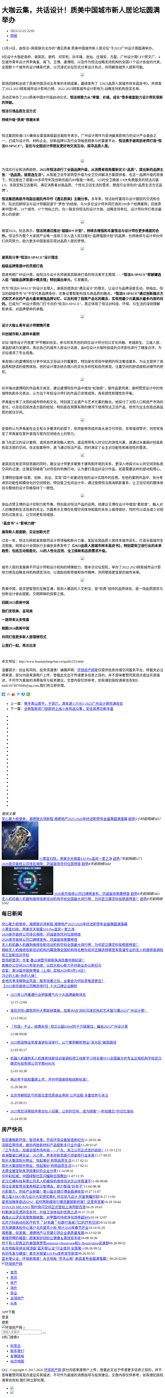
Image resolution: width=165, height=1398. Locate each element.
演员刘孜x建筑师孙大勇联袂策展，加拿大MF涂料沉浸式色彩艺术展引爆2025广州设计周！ (79, 1010)
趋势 (131, 819)
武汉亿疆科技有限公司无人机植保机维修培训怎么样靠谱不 (46, 1181)
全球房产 (17, 1298)
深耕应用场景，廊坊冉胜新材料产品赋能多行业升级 (41, 1145)
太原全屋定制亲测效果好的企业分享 (29, 1171)
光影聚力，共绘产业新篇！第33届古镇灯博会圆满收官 (43, 1191)
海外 (13, 1288)
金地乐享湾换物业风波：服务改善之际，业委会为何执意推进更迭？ (53, 981)
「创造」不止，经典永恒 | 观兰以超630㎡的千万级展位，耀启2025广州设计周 (69, 1026)
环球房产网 (86, 670)
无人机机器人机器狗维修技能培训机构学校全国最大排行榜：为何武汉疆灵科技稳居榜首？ (70, 899)
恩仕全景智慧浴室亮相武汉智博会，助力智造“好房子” (43, 1186)
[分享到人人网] (23, 694)
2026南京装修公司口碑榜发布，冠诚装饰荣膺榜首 (92, 894)
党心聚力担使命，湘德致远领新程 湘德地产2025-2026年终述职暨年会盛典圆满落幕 (64, 819)
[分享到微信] (28, 694)
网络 (13, 36)
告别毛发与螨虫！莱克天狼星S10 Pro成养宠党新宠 (40, 1253)
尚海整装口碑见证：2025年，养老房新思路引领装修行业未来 (48, 1155)
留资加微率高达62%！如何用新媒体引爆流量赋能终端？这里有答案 (53, 1202)
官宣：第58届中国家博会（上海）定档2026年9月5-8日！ (44, 970)
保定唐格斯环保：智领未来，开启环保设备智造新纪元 (43, 1140)
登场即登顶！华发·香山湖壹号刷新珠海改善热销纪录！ (43, 960)
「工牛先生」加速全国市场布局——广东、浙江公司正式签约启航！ (53, 1150)
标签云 (15, 1346)
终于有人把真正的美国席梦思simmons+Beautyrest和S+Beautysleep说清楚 (55, 1243)
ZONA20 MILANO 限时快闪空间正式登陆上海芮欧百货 (44, 1207)
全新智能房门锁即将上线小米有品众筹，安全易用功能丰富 (68, 709)
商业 (13, 1293)
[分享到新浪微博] (13, 694)
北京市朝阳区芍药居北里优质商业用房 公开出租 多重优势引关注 (59, 1095)
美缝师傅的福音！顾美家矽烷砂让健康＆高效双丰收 (41, 1238)
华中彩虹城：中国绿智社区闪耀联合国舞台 (34, 1176)
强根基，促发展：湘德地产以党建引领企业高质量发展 (43, 1233)
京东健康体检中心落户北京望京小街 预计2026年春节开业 (45, 1228)
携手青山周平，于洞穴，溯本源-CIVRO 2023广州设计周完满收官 (73, 703)
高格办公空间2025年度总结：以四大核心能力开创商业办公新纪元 (51, 965)
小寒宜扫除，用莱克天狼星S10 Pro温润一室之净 (75, 859)
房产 (13, 1283)
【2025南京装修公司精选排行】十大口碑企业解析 (39, 986)
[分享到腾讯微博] (18, 694)
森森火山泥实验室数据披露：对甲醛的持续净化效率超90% (46, 1217)
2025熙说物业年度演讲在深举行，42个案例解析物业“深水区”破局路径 (63, 1042)
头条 (13, 1303)
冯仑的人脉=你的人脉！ (20, 976)
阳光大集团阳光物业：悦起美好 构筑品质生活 (36, 1160)
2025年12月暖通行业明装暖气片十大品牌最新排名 (48, 995)
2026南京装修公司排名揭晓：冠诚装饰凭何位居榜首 (41, 864)
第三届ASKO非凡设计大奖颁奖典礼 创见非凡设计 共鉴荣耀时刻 (50, 1197)
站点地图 (17, 1361)
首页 (13, 1272)
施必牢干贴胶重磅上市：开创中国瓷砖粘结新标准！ (49, 1079)
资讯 (13, 1277)
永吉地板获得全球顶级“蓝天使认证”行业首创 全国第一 (43, 1248)
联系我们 (17, 1351)
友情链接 (17, 1356)
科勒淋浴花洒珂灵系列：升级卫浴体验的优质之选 (39, 1212)
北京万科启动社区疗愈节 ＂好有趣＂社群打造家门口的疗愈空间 (50, 1222)
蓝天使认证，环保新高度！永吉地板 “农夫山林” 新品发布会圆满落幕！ (56, 1259)
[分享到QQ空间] (8, 694)
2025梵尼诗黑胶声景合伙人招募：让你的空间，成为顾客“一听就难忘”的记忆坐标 (72, 1111)
